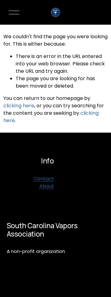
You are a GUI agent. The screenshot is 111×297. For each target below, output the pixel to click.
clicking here (18, 105)
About (46, 186)
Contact (44, 178)
